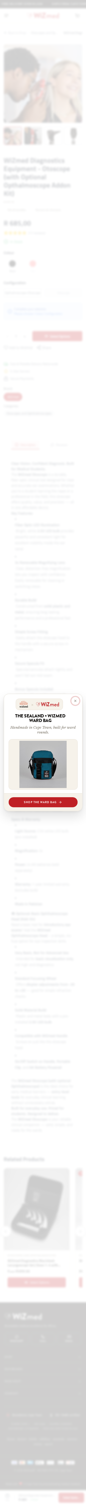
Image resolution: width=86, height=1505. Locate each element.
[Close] (75, 701)
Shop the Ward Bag (40, 802)
